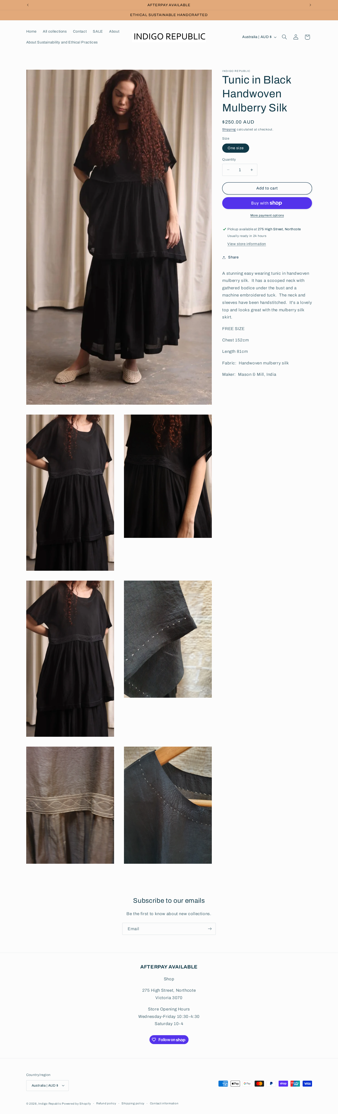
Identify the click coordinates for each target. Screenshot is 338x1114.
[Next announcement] (310, 5)
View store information (246, 244)
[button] (284, 37)
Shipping (229, 129)
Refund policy (106, 1103)
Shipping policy (133, 1103)
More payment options (267, 215)
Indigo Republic (50, 1103)
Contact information (164, 1103)
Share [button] (233, 257)
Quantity (229, 159)
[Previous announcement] (27, 5)
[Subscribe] (210, 929)
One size (235, 148)
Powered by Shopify (76, 1103)
